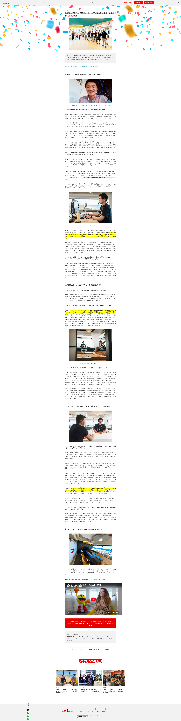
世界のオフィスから (94, 649)
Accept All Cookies (149, 2)
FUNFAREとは (79, 708)
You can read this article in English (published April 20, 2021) (81, 66)
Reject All (138, 2)
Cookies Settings (128, 2)
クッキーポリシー (80, 711)
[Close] (178, 2)
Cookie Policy (6, 3)
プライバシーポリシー (112, 708)
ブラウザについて (90, 708)
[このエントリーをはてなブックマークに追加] (28, 718)
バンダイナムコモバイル (78, 649)
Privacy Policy (100, 708)
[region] (90, 2)
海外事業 (107, 649)
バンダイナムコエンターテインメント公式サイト (97, 711)
